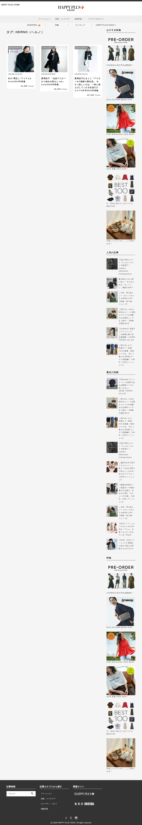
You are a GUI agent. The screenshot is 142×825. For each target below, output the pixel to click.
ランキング (80, 25)
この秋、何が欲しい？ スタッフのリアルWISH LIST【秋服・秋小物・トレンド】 (126, 298)
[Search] (32, 793)
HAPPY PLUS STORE (10, 5)
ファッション (46, 793)
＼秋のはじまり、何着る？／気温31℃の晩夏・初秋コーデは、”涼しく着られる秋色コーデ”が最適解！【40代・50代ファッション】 (127, 355)
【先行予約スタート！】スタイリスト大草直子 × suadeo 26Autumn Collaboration (126, 267)
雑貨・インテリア (62, 19)
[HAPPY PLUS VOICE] (71, 8)
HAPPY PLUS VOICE (105, 25)
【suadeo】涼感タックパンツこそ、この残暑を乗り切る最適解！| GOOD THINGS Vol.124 (127, 334)
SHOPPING (32, 25)
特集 (57, 25)
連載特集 (44, 809)
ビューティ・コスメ (49, 804)
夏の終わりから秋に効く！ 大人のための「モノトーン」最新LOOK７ (126, 283)
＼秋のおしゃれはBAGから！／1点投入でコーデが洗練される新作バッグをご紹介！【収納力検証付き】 (127, 316)
